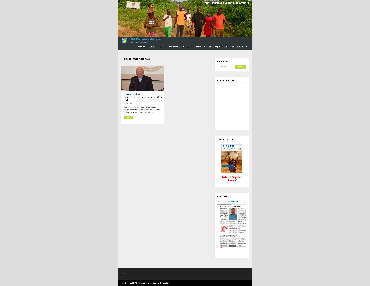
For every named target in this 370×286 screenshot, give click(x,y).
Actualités (142, 47)
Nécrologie (200, 47)
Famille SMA (187, 47)
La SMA (162, 47)
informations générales (132, 94)
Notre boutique (214, 47)
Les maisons (173, 47)
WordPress (160, 283)
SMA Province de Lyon (145, 39)
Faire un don (229, 47)
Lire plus (129, 117)
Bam (167, 283)
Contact (240, 47)
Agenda (152, 47)
